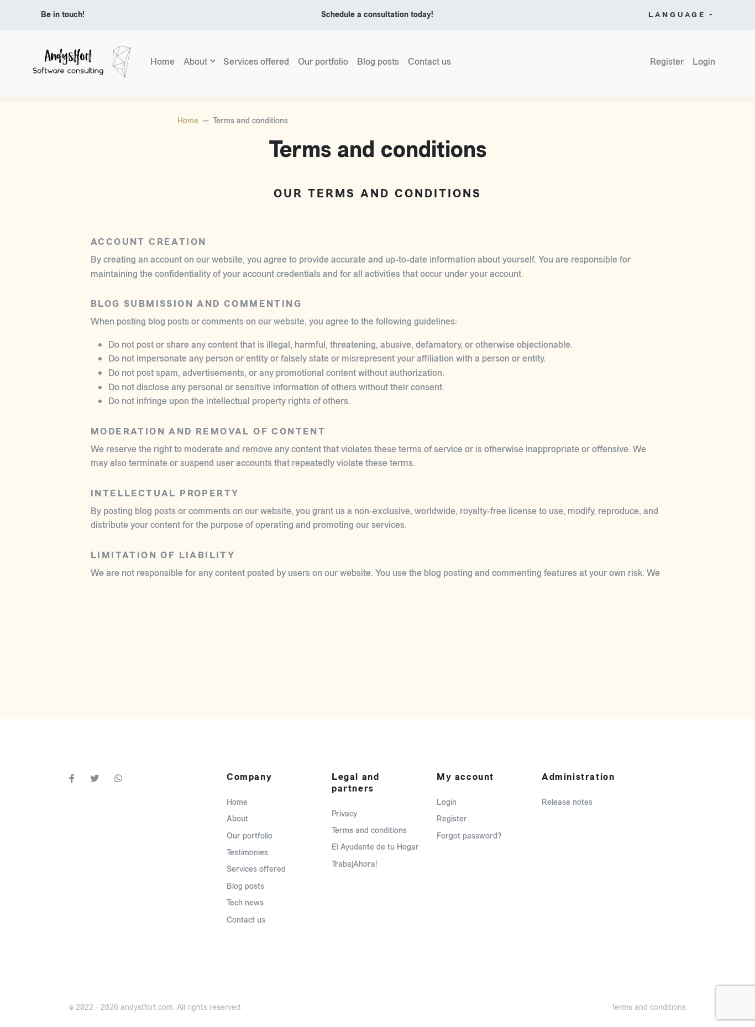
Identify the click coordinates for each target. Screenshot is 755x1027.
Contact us (429, 61)
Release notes (567, 802)
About (195, 61)
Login (704, 61)
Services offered (256, 61)
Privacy (344, 814)
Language (677, 15)
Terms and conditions (369, 830)
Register (667, 61)
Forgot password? (469, 836)
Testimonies (247, 852)
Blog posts (378, 61)
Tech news (245, 903)
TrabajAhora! (354, 864)
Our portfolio (323, 61)
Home (162, 61)
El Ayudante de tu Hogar (375, 847)
